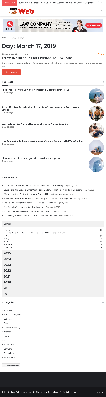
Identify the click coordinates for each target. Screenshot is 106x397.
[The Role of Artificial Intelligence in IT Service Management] (96, 164)
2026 (7, 224)
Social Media (9, 344)
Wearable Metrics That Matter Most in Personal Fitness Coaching (35, 124)
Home (6, 38)
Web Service (9, 357)
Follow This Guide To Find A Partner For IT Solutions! (37, 58)
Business (8, 319)
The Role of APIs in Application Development (24, 207)
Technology (9, 353)
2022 (7, 270)
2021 (6, 276)
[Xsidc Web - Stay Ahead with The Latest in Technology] (21, 11)
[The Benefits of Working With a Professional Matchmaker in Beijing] (96, 96)
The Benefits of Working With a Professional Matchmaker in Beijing (35, 89)
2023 (7, 265)
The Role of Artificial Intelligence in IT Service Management (31, 158)
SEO (5, 340)
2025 (7, 253)
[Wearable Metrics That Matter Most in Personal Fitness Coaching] (96, 130)
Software (8, 349)
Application (9, 310)
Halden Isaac (9, 54)
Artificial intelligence (13, 315)
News (6, 336)
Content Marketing (12, 327)
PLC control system (11, 365)
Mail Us (100, 392)
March (19, 38)
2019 (13, 38)
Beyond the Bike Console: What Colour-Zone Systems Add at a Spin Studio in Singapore (56, 3)
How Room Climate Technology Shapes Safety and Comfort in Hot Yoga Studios (42, 141)
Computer (8, 323)
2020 (7, 282)
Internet (7, 332)
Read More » (11, 72)
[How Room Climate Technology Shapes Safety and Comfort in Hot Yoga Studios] (96, 147)
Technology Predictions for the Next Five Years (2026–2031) (31, 215)
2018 (6, 294)
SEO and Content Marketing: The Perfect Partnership (27, 211)
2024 (7, 259)
